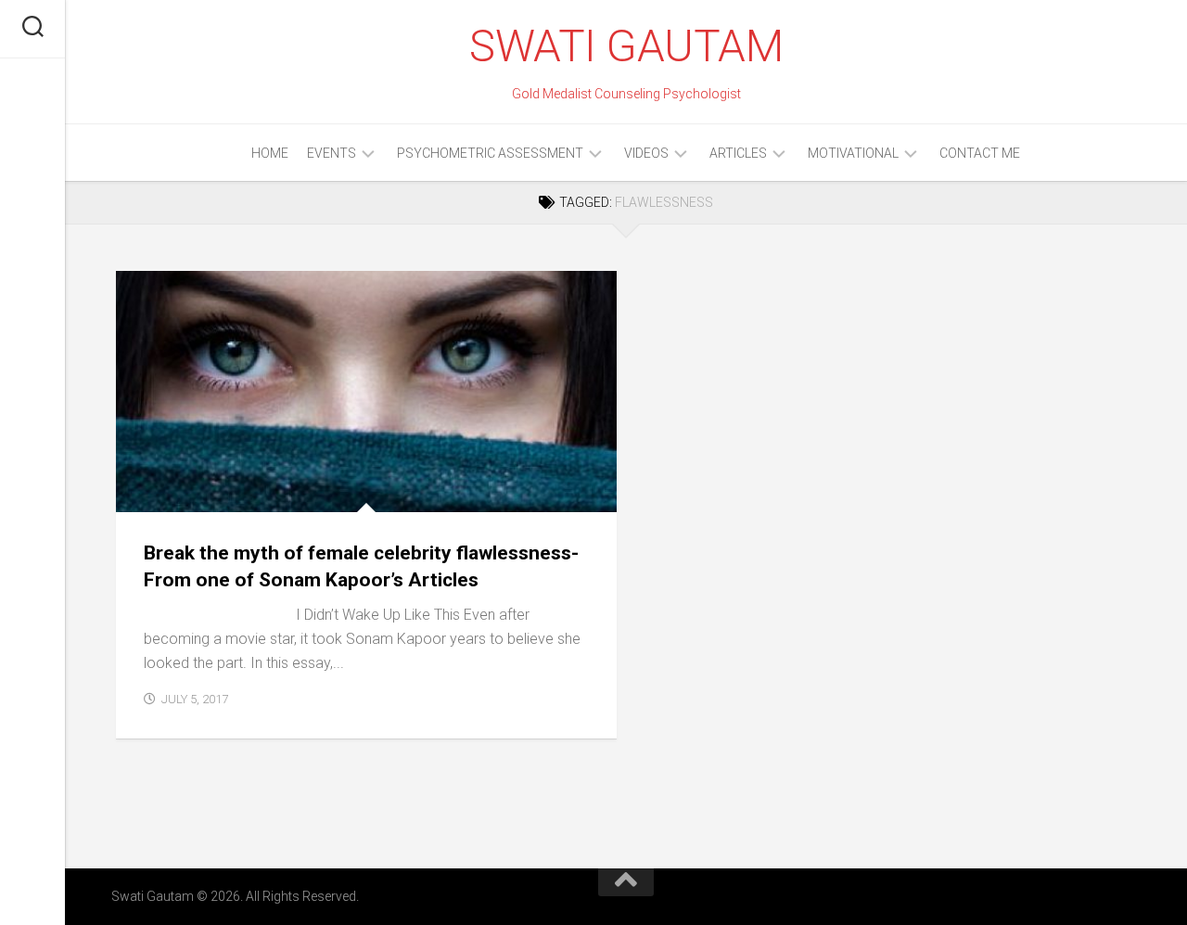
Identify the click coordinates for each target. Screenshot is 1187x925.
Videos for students (391, 471)
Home (269, 153)
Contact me (979, 153)
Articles (738, 153)
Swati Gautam (626, 45)
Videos (646, 153)
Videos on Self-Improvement (231, 491)
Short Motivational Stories (222, 471)
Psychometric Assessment (490, 153)
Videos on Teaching (399, 491)
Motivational (853, 153)
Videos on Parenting (534, 471)
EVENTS (331, 153)
